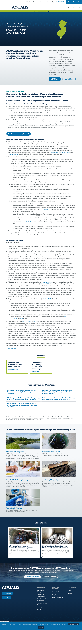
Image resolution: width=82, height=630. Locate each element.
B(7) (21, 318)
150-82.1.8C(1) (55, 152)
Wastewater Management (41, 595)
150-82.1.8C (45, 209)
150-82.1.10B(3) (47, 282)
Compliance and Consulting (42, 604)
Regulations (55, 595)
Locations (47, 1)
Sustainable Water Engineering (42, 599)
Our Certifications (57, 597)
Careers (42, 1)
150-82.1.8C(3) (13, 154)
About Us (35, 1)
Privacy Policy (3, 621)
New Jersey (15, 24)
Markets (70, 593)
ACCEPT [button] (41, 627)
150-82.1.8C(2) (65, 152)
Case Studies (56, 592)
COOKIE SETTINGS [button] (73, 624)
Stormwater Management (41, 590)
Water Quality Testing (41, 608)
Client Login (29, 1)
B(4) (35, 321)
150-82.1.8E (29, 221)
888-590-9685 (60, 1)
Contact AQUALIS (42, 11)
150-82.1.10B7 (44, 284)
